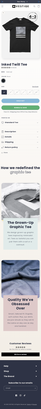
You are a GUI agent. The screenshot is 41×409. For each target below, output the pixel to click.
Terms (29, 404)
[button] (2, 6)
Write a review (20, 354)
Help (6, 366)
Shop (6, 371)
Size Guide (35, 86)
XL (30, 92)
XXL (36, 92)
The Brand (9, 376)
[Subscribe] (35, 388)
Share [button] (6, 153)
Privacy (34, 404)
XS (4, 92)
